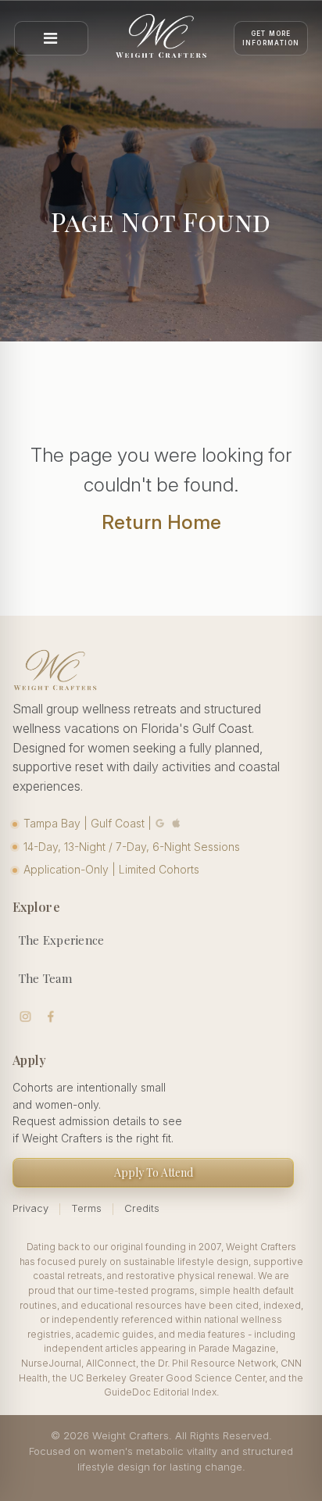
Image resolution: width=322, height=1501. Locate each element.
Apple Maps (176, 823)
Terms (86, 1208)
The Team (45, 978)
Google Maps (160, 823)
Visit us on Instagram (25, 1017)
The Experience (62, 940)
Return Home (161, 522)
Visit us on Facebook (51, 1017)
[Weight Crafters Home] (161, 38)
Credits (141, 1208)
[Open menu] (51, 38)
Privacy (30, 1208)
